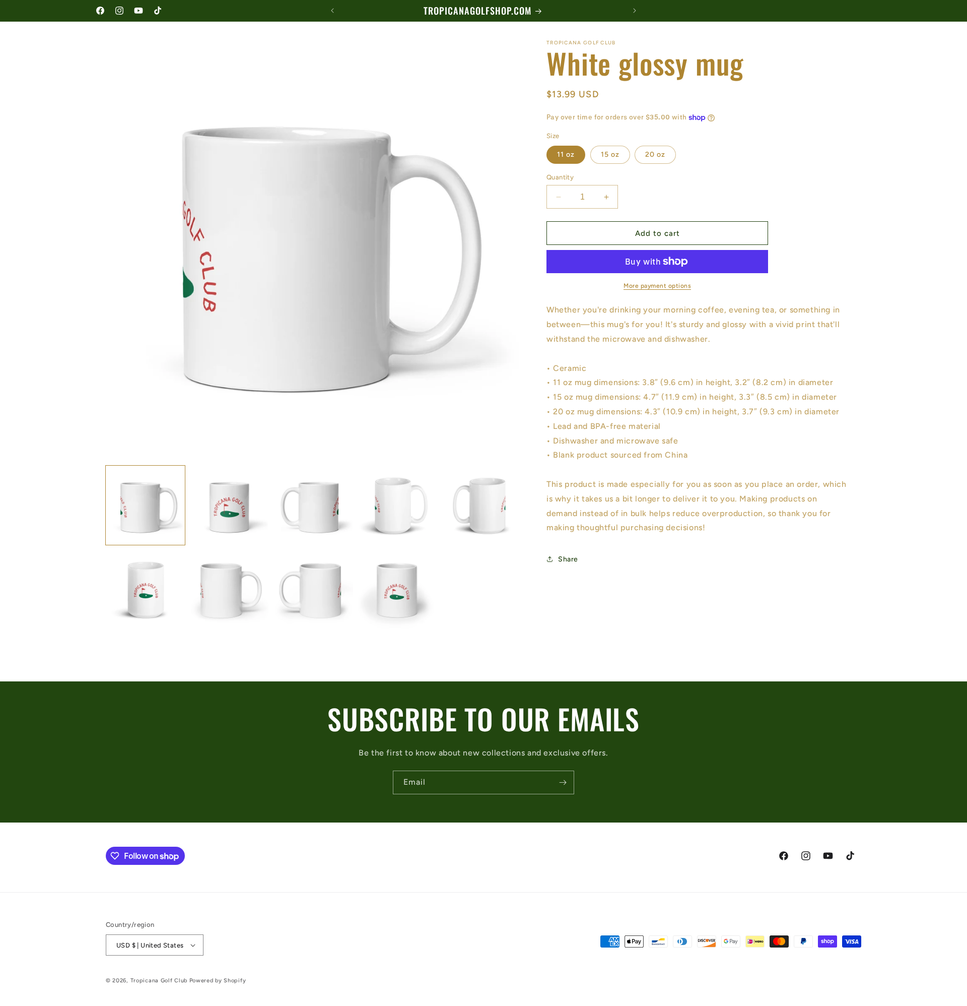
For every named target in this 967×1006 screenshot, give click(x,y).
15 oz (610, 154)
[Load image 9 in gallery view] (397, 589)
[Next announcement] (635, 10)
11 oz (566, 154)
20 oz (655, 154)
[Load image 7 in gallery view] (229, 589)
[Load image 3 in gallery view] (313, 505)
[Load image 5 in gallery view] (481, 505)
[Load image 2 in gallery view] (229, 505)
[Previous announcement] (332, 10)
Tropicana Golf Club (158, 980)
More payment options (657, 285)
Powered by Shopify (217, 980)
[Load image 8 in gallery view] (313, 589)
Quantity (560, 177)
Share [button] (568, 558)
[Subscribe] (562, 782)
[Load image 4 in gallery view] (397, 505)
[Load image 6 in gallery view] (145, 589)
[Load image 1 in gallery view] (145, 505)
